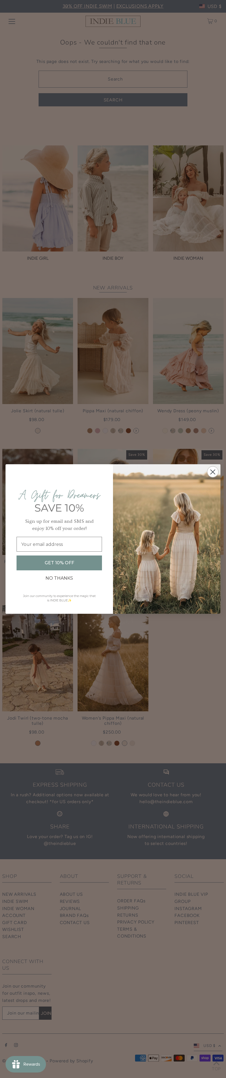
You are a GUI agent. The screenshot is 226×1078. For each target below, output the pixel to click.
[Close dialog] (212, 471)
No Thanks (59, 578)
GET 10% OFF (59, 562)
